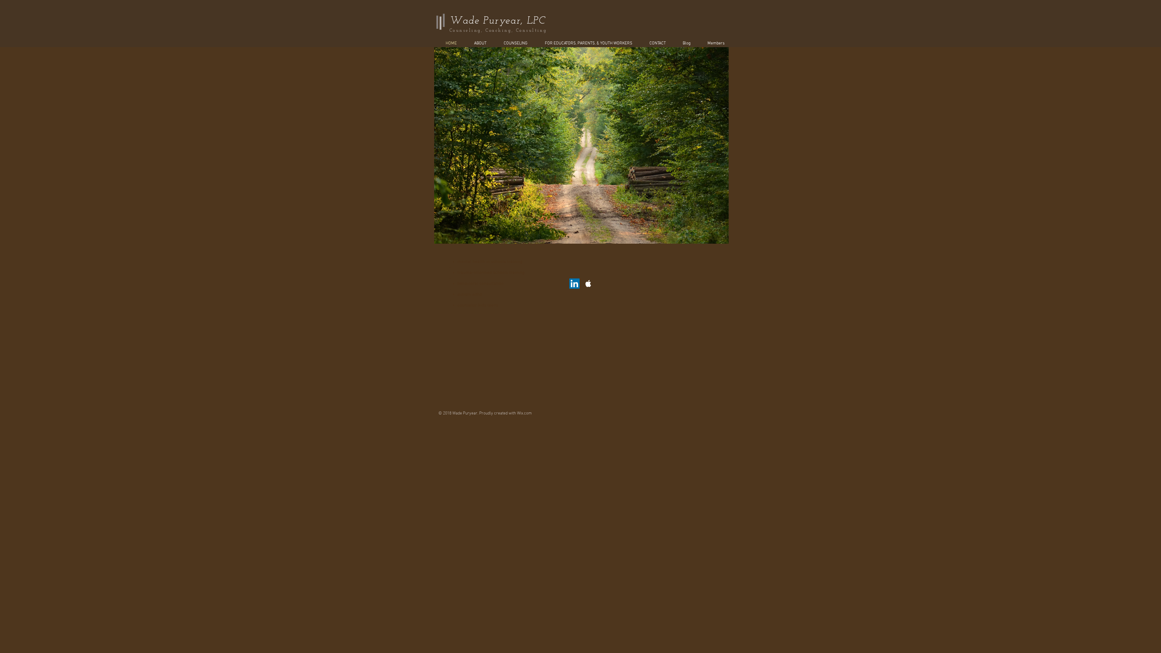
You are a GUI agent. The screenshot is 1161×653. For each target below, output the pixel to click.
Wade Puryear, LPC (497, 21)
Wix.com (524, 413)
